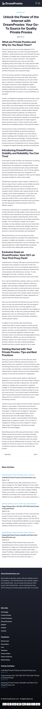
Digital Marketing (19, 503)
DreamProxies (7, 475)
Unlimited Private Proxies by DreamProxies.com (19, 477)
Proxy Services (29, 475)
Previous (8, 454)
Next (35, 454)
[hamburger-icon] (39, 3)
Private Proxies (18, 475)
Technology (20, 12)
